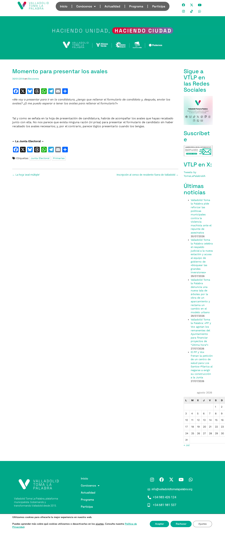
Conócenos (84, 6)
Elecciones (33, 78)
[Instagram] (184, 11)
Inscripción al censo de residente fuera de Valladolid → (147, 174)
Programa (136, 6)
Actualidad (112, 6)
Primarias (59, 158)
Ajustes (202, 524)
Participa (158, 6)
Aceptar (159, 524)
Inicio (63, 6)
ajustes (100, 524)
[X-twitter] (192, 5)
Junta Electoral (40, 158)
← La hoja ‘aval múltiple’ (26, 174)
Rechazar (181, 524)
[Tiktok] (192, 11)
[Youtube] (200, 5)
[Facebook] (184, 5)
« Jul (186, 445)
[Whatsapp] (200, 11)
